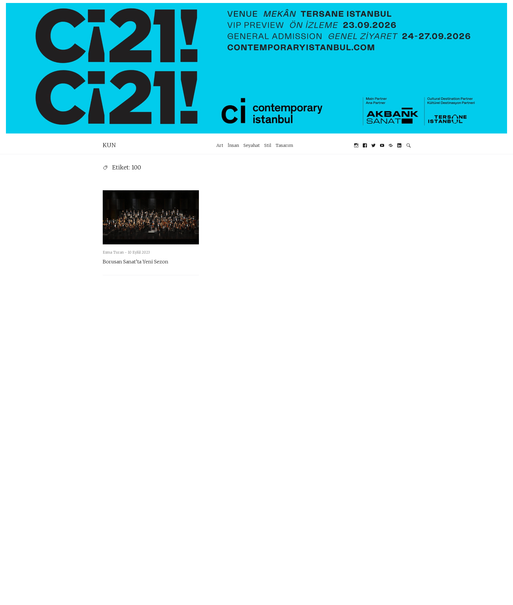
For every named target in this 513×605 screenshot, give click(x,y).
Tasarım (284, 145)
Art (219, 145)
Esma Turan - (115, 252)
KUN (109, 145)
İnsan (233, 145)
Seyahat (251, 145)
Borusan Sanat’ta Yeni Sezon (135, 262)
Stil (267, 145)
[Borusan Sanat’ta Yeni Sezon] (151, 217)
